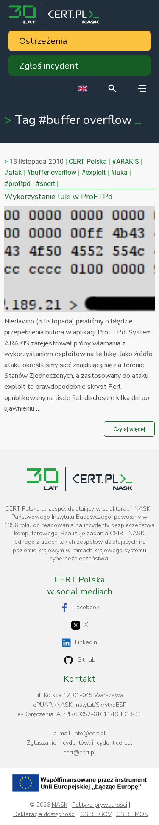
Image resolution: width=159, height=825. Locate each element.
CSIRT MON (132, 814)
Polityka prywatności (99, 805)
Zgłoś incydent (48, 65)
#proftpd (17, 184)
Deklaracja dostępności (44, 814)
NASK (59, 805)
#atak (13, 172)
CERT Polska (88, 161)
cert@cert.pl (79, 752)
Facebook (86, 607)
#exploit (93, 172)
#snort (45, 184)
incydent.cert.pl (112, 743)
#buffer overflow (51, 172)
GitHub (86, 660)
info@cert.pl (89, 733)
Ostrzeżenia (43, 41)
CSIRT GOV (96, 814)
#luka (119, 172)
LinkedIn (86, 642)
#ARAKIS (125, 161)
